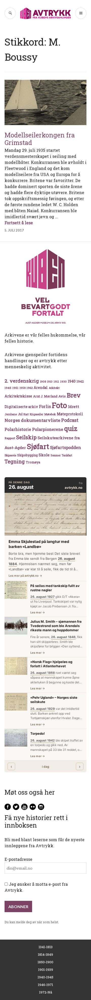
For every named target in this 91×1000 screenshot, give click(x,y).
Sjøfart (38, 446)
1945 (8, 388)
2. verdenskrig (22, 381)
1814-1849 (45, 954)
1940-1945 (45, 977)
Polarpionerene (47, 429)
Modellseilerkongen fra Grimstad (40, 139)
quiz (70, 428)
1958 (22, 388)
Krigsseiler (36, 414)
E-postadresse (18, 859)
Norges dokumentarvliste (32, 420)
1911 (56, 381)
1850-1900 (45, 962)
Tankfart (67, 455)
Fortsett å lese (19, 222)
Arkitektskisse (18, 396)
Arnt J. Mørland (45, 396)
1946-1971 (45, 984)
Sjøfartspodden (65, 447)
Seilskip (26, 437)
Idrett (73, 406)
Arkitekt (54, 388)
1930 (63, 381)
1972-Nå (45, 992)
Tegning (15, 461)
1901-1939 (45, 969)
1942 (80, 381)
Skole (44, 454)
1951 (15, 388)
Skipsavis (10, 455)
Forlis (45, 406)
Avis (62, 396)
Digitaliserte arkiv (21, 406)
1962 (30, 388)
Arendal (41, 387)
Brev (74, 395)
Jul (20, 414)
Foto (59, 405)
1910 (50, 381)
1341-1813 (46, 947)
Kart (26, 414)
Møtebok (50, 414)
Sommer (56, 455)
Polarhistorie (18, 429)
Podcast (69, 420)
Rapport (10, 438)
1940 (72, 381)
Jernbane (11, 414)
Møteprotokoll (70, 414)
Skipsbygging (27, 455)
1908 (43, 381)
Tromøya (33, 462)
